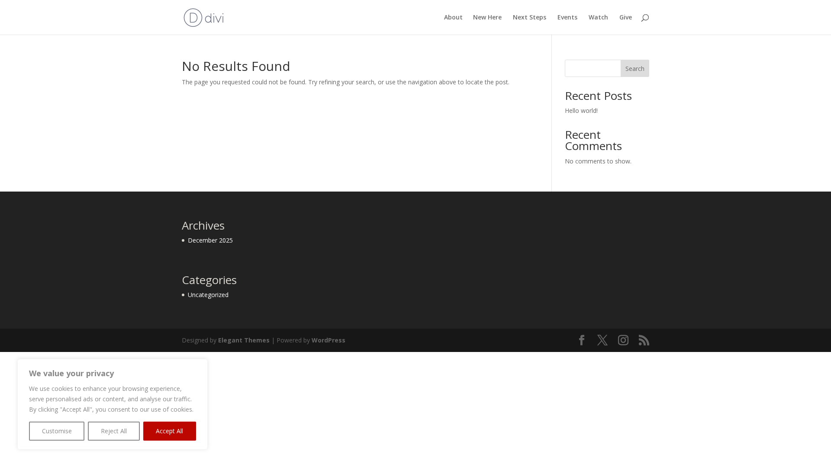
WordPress (328, 340)
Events (567, 17)
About (453, 17)
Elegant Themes (244, 340)
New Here (487, 17)
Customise (57, 431)
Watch (598, 17)
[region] (112, 404)
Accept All (169, 431)
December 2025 (210, 240)
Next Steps (529, 17)
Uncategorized (208, 295)
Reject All (114, 431)
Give (625, 17)
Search (634, 68)
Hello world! (581, 110)
